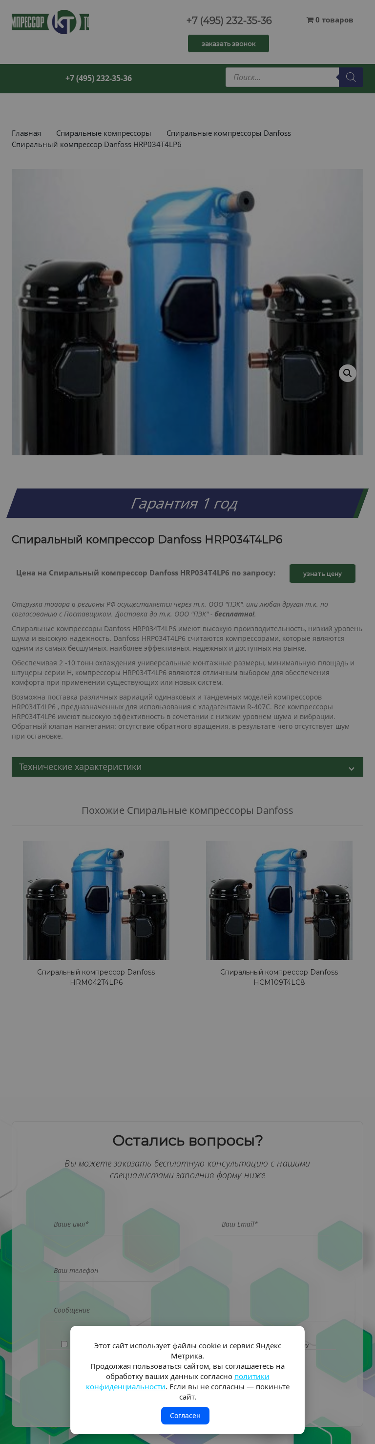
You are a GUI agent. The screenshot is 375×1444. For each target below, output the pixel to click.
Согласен (185, 1415)
